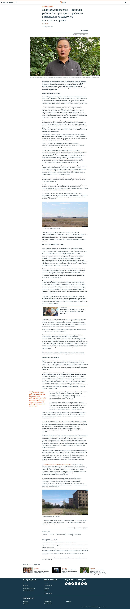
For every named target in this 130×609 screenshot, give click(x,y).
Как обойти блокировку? (29, 588)
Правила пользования (28, 590)
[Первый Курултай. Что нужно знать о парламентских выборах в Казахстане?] (56, 570)
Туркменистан (48, 603)
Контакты (25, 585)
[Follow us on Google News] (82, 583)
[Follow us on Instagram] (69, 583)
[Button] (84, 30)
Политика (64, 568)
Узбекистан (68, 601)
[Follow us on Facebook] (72, 583)
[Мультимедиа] (126, 2)
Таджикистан (47, 601)
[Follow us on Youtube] (66, 583)
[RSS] (85, 583)
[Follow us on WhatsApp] (79, 583)
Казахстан (36, 568)
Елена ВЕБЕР (45, 23)
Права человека (48, 593)
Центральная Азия (47, 6)
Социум (46, 590)
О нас (24, 583)
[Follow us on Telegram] (76, 583)
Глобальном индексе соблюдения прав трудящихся (57, 464)
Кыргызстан (26, 603)
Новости (46, 583)
